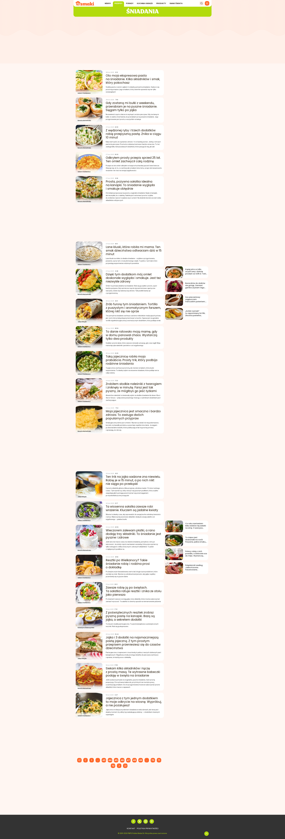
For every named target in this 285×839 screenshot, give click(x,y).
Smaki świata (176, 3)
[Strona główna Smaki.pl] (85, 3)
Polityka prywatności (147, 828)
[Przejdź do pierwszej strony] (79, 760)
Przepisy (118, 3)
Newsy (108, 3)
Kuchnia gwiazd (145, 3)
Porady (129, 3)
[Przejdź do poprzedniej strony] (85, 760)
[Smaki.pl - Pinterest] (152, 821)
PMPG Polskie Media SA (136, 833)
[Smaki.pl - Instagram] (145, 821)
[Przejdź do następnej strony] (119, 766)
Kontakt (131, 828)
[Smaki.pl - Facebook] (133, 821)
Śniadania (142, 11)
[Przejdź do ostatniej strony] (125, 766)
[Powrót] (206, 833)
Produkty (161, 3)
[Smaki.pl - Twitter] (139, 821)
